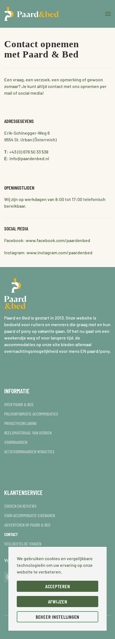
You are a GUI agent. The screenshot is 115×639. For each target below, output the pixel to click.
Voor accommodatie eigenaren (29, 515)
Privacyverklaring (20, 423)
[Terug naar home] (31, 14)
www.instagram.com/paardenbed (59, 252)
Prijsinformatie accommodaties (31, 413)
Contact (11, 534)
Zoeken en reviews (20, 506)
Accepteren (57, 586)
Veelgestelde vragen (22, 543)
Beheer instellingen (57, 617)
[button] (108, 14)
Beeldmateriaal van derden (28, 432)
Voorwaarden (15, 442)
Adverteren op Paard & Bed (27, 524)
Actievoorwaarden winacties (29, 451)
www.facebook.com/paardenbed (58, 240)
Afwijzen (57, 601)
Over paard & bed (18, 404)
